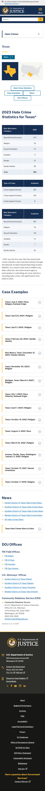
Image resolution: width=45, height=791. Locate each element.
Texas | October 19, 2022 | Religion (20, 419)
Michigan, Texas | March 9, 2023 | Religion (19, 381)
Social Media (11, 681)
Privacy (22, 732)
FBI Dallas (9, 556)
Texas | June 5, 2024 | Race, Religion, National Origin (17, 303)
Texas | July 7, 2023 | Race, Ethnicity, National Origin (16, 395)
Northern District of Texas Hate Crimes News (24, 507)
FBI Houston (10, 564)
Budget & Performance (22, 706)
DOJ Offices (23, 98)
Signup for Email (16, 678)
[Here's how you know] (22, 3)
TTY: (9, 673)
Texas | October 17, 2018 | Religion (20, 482)
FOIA (22, 716)
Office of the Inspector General (22, 742)
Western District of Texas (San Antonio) (21, 592)
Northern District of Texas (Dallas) (19, 583)
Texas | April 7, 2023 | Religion (18, 408)
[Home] (13, 13)
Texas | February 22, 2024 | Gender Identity (20, 340)
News (32, 93)
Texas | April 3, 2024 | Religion (18, 327)
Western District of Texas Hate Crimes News (23, 515)
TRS (19, 673)
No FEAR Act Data (23, 748)
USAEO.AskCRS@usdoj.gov (16, 619)
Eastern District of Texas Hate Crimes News (23, 503)
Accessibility (22, 721)
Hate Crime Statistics (22, 88)
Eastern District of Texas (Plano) (18, 579)
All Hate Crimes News (14, 519)
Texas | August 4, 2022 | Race (18, 431)
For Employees (22, 737)
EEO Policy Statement (22, 753)
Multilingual (22, 763)
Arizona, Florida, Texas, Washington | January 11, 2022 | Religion (20, 455)
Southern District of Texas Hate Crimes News (24, 511)
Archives (22, 711)
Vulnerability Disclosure (22, 758)
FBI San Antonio (11, 568)
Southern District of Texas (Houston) (20, 587)
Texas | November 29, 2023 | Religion (17, 367)
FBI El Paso (9, 560)
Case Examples (13, 93)
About (22, 700)
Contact (21, 782)
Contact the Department (15, 667)
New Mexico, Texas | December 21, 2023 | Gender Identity (20, 354)
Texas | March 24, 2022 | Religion (19, 443)
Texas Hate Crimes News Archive (19, 528)
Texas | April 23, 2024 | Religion (19, 316)
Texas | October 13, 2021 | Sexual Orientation (19, 469)
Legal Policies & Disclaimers (22, 727)
